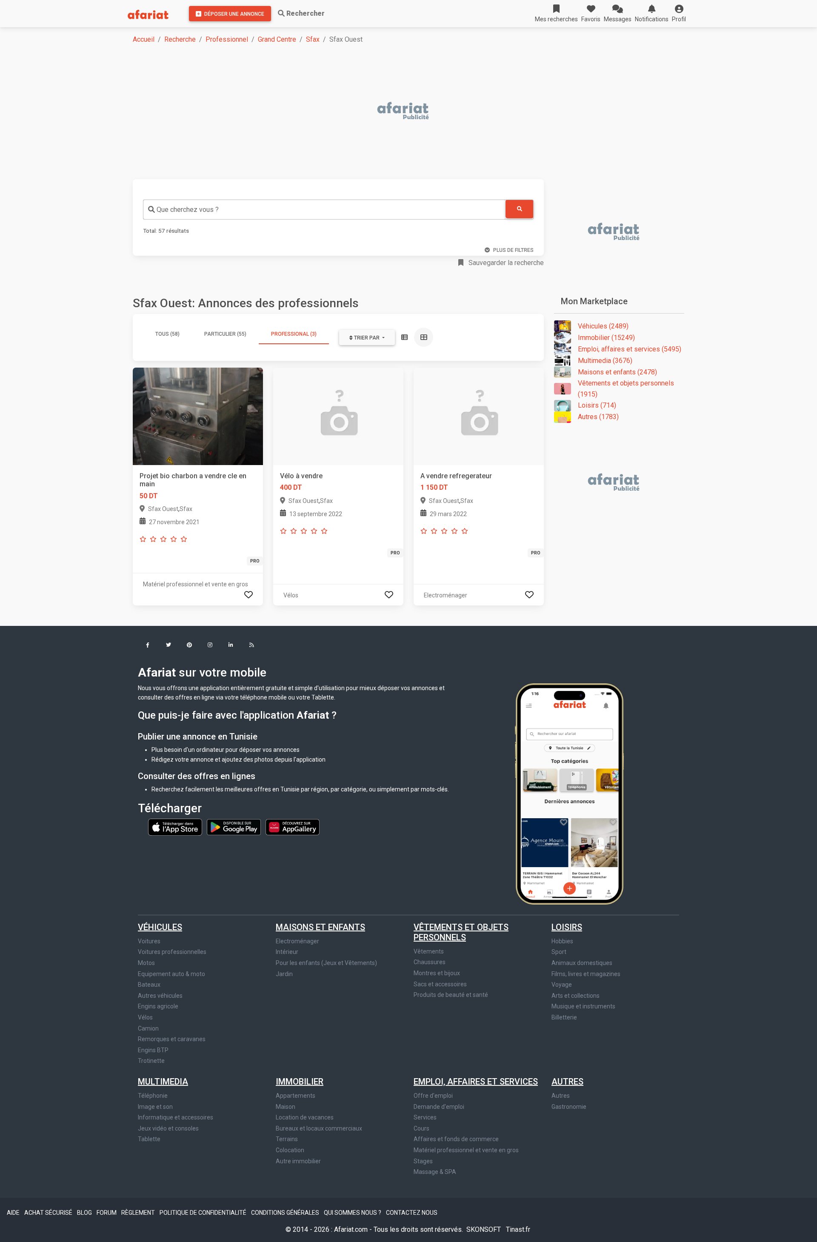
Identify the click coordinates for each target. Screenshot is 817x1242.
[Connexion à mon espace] (248, 595)
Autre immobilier (298, 1161)
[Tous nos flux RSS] (252, 646)
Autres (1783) (598, 417)
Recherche (180, 39)
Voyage (561, 984)
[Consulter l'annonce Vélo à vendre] (338, 416)
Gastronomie (568, 1106)
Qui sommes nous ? (353, 1212)
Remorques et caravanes (172, 1039)
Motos (146, 962)
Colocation (290, 1150)
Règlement (138, 1212)
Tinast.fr (518, 1229)
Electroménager (297, 941)
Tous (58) (167, 334)
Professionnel (227, 39)
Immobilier (299, 1081)
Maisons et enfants (320, 927)
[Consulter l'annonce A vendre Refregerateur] (479, 416)
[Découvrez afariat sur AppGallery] (293, 826)
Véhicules (160, 927)
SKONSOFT (484, 1229)
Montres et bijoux (437, 973)
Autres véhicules (160, 995)
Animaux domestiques (581, 962)
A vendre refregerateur (456, 476)
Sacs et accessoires (440, 984)
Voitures (149, 941)
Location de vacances (305, 1117)
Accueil (143, 39)
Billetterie (564, 1017)
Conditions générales (285, 1212)
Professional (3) (294, 334)
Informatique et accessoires (175, 1117)
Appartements (295, 1095)
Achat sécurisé (49, 1212)
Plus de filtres (513, 250)
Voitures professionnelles (172, 951)
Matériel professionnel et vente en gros (466, 1150)
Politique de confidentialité (204, 1212)
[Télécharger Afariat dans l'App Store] (175, 826)
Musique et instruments (583, 1006)
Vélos (145, 1017)
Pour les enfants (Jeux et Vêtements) (326, 962)
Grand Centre (277, 39)
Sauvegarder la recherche (505, 263)
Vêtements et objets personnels (461, 932)
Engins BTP (153, 1050)
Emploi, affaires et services (476, 1081)
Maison (285, 1106)
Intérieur (287, 951)
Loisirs (566, 927)
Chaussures (430, 962)
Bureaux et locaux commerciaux (319, 1128)
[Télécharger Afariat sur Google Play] (234, 826)
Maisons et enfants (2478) (617, 372)
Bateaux (149, 984)
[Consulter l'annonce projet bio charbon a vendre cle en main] (198, 416)
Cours (421, 1128)
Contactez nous (411, 1212)
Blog (85, 1212)
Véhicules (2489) (603, 326)
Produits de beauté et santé (451, 994)
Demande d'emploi (439, 1106)
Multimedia (163, 1081)
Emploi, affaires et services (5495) (629, 349)
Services (425, 1117)
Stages (423, 1161)
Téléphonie (153, 1095)
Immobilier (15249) (606, 338)
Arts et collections (575, 995)
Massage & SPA (435, 1171)
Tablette (149, 1139)
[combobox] (324, 210)
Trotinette (151, 1060)
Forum (107, 1212)
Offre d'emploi (433, 1095)
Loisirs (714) (597, 405)
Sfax (313, 39)
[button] (679, 13)
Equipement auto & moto (171, 974)
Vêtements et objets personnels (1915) (626, 388)
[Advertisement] (388, 111)
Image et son (155, 1106)
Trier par (367, 338)
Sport (558, 951)
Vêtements (429, 951)
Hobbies (562, 941)
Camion (148, 1028)
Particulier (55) (225, 334)
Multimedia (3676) (605, 361)
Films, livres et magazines (585, 974)
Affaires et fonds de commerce (456, 1139)
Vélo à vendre (301, 476)
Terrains (287, 1139)
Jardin (284, 974)
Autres (567, 1081)
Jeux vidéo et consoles (168, 1128)
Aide (14, 1212)
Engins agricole (158, 1006)
